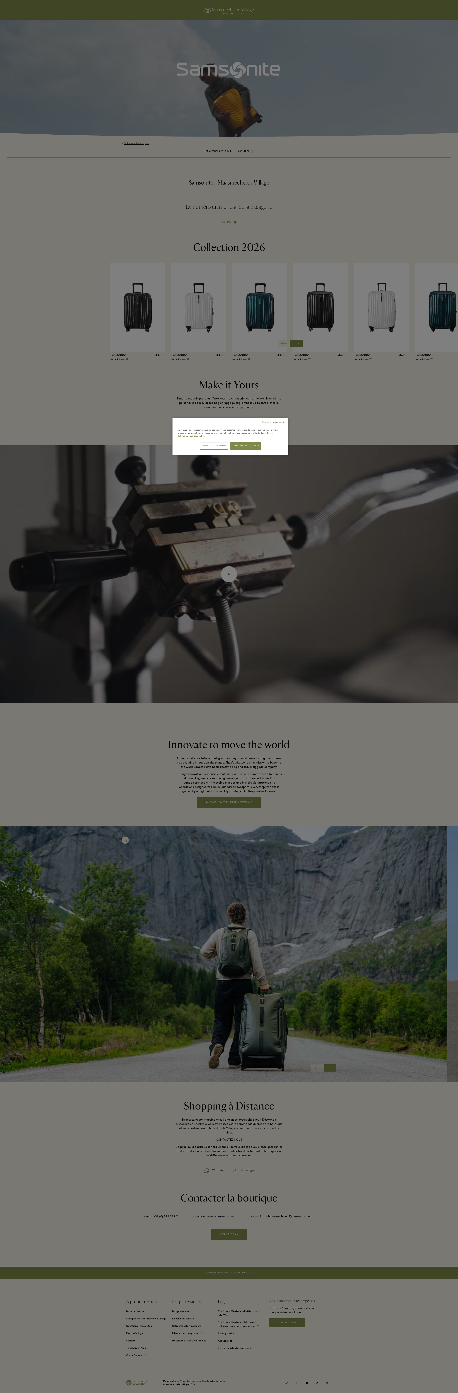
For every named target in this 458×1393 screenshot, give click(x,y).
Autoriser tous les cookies (245, 446)
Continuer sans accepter (274, 422)
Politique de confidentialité (191, 436)
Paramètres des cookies (214, 446)
